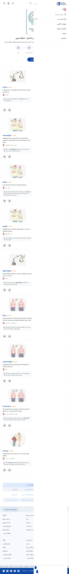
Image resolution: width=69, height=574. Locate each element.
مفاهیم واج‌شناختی (7, 554)
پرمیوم (64, 33)
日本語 (20, 566)
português (26, 566)
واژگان (4, 515)
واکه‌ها (4, 547)
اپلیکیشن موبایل (61, 29)
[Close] (36, 4)
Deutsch (33, 566)
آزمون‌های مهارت (7, 526)
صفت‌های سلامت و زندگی (27, 494)
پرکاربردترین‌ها (6, 529)
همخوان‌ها (5, 551)
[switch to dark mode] (36, 19)
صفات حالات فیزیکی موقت (27, 500)
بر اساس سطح (6, 519)
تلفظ (4, 540)
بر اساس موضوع (7, 522)
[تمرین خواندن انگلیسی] (30, 3)
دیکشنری (63, 38)
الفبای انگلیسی (6, 544)
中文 (16, 566)
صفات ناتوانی (14, 494)
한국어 (11, 566)
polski (6, 566)
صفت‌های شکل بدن (29, 489)
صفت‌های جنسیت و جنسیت (11, 500)
